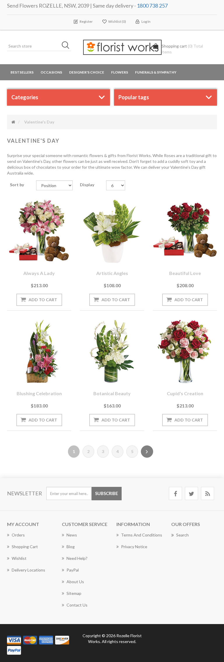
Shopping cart (25, 546)
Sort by (17, 184)
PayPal (72, 569)
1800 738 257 (152, 5)
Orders (18, 534)
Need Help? (77, 558)
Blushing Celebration (39, 393)
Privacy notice (134, 546)
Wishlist (19, 558)
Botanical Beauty (112, 393)
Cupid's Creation (185, 393)
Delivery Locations (28, 569)
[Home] (13, 121)
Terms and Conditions (141, 534)
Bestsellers (22, 72)
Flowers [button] (119, 72)
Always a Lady (39, 273)
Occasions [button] (51, 72)
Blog (70, 546)
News (71, 534)
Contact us (77, 604)
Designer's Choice (86, 72)
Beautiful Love (185, 273)
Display (87, 184)
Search (182, 534)
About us (75, 581)
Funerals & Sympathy (155, 72)
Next (147, 451)
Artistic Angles (112, 273)
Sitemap (73, 593)
